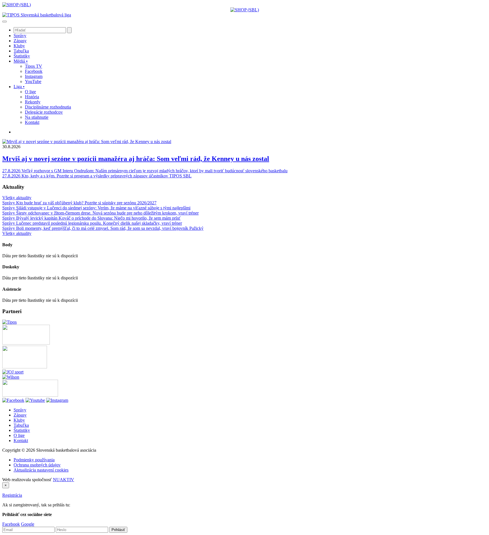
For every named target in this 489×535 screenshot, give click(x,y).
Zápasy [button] (20, 40)
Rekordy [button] (32, 101)
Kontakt (21, 440)
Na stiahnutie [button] (36, 117)
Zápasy (20, 415)
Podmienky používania (34, 459)
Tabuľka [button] (21, 50)
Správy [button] (20, 35)
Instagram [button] (33, 76)
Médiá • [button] (21, 61)
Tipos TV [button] (33, 66)
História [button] (32, 96)
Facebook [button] (33, 71)
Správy (20, 409)
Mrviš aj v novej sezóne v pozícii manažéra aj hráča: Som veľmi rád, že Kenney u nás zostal (135, 158)
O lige (19, 435)
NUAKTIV (63, 479)
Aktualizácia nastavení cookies (41, 470)
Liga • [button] (19, 86)
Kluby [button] (19, 45)
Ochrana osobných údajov (37, 464)
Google (27, 524)
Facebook (11, 524)
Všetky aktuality (16, 197)
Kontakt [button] (32, 122)
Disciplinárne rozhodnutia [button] (48, 107)
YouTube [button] (33, 81)
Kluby (19, 420)
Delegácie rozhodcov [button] (44, 112)
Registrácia (12, 495)
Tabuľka (21, 425)
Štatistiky (22, 430)
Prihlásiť (118, 530)
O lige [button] (30, 91)
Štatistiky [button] (22, 56)
